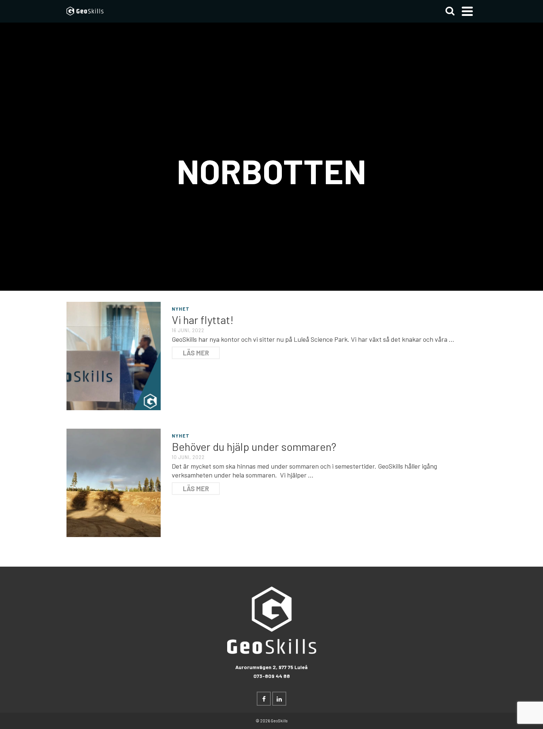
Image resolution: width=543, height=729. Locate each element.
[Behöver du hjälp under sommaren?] (113, 482)
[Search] (450, 11)
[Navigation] (467, 11)
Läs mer (196, 353)
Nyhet (180, 309)
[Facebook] (264, 699)
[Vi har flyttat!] (113, 355)
